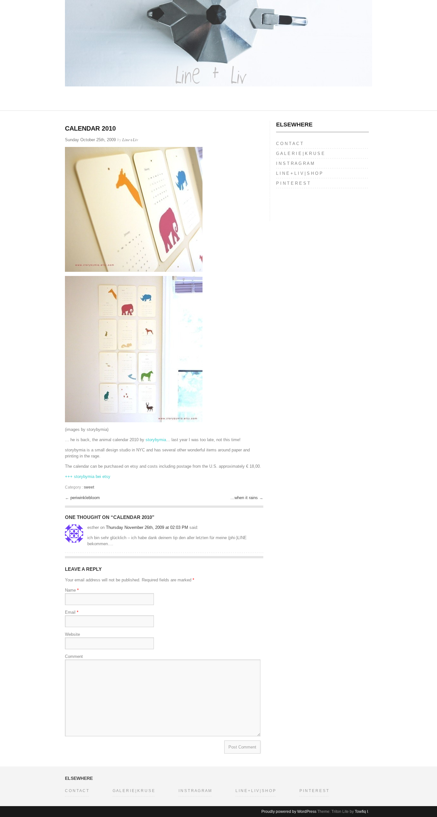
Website (72, 634)
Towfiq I (361, 811)
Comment (74, 656)
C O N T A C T (289, 143)
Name (72, 590)
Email (71, 612)
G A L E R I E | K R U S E (300, 153)
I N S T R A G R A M (295, 163)
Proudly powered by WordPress (288, 811)
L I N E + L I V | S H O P (299, 173)
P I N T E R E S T (293, 183)
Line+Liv (130, 139)
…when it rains (244, 497)
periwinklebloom (85, 497)
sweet (89, 487)
